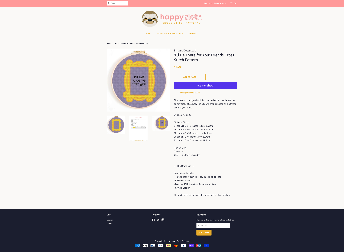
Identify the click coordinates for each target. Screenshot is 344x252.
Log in (207, 3)
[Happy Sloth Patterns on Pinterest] (158, 221)
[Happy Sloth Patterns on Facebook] (153, 221)
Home (109, 43)
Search (110, 220)
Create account (220, 3)
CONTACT (193, 33)
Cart (235, 3)
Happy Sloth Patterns (180, 241)
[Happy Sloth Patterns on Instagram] (162, 221)
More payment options (190, 93)
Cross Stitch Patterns (169, 33)
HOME (149, 33)
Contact (110, 224)
